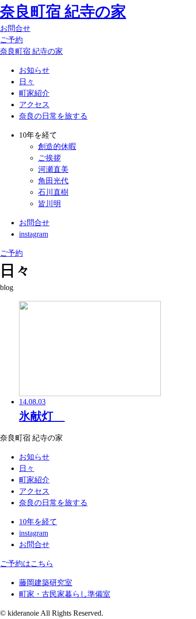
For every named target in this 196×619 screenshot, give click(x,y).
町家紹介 (34, 93)
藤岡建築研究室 (45, 583)
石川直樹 (53, 192)
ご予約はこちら (26, 563)
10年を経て (38, 522)
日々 (26, 82)
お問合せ (15, 28)
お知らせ (34, 70)
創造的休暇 (57, 146)
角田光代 (53, 181)
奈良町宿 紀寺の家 (63, 11)
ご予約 (11, 40)
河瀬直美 (53, 169)
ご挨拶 (49, 158)
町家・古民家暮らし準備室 (64, 594)
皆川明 (49, 204)
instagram (33, 234)
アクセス (34, 104)
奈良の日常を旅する (53, 116)
